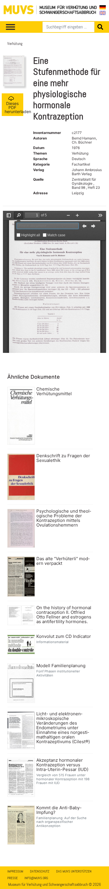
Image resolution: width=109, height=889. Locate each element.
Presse (12, 878)
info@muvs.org (36, 878)
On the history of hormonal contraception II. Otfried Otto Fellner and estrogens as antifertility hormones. (63, 614)
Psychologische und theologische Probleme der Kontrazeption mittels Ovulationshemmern (63, 518)
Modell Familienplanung (60, 665)
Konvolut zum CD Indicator (63, 636)
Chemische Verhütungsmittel (54, 391)
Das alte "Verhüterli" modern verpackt (63, 561)
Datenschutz (39, 871)
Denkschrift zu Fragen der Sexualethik (63, 458)
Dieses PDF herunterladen (14, 107)
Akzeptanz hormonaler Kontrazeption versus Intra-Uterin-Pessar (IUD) (62, 765)
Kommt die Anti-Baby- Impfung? (59, 810)
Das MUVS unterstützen (74, 871)
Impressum (15, 871)
